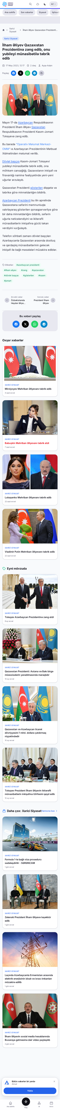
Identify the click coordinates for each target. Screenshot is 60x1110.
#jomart (7, 280)
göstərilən (36, 187)
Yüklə (30, 1090)
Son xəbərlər (27, 12)
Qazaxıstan (38, 127)
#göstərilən (28, 275)
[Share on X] (20, 73)
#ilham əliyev (10, 270)
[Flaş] (26, 1102)
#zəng (24, 270)
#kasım (41, 275)
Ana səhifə (10, 12)
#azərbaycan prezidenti (27, 265)
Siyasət (42, 12)
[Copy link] (41, 73)
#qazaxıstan (38, 270)
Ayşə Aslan (47, 65)
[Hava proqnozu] (38, 4)
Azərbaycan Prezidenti (16, 200)
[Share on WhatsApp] (27, 73)
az (52, 4)
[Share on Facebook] (13, 73)
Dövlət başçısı (11, 161)
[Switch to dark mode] (45, 4)
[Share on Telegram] (34, 73)
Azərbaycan (25, 122)
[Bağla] (54, 1081)
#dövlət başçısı (11, 275)
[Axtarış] (30, 4)
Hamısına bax (48, 811)
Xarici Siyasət (10, 38)
